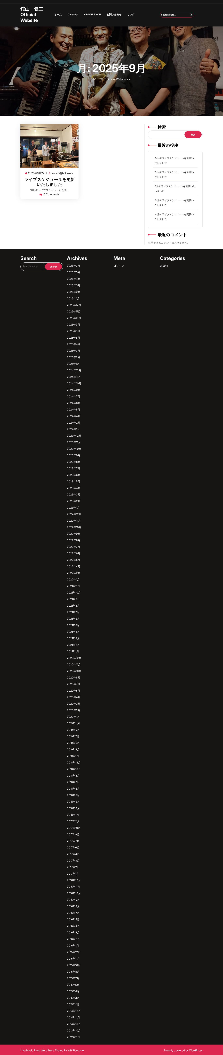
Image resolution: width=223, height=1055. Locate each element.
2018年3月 (73, 801)
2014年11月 (73, 1017)
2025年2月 (73, 357)
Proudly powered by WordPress (183, 1050)
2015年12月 (73, 952)
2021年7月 (73, 612)
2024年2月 (73, 422)
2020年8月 (73, 677)
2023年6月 (73, 475)
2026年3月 (73, 285)
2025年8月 (73, 331)
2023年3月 (73, 494)
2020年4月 (73, 697)
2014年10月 (74, 1024)
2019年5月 (73, 743)
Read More (48, 146)
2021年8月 (73, 605)
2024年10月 (74, 383)
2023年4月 (73, 488)
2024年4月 (73, 416)
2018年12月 (74, 762)
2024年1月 (73, 429)
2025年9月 (73, 324)
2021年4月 (73, 631)
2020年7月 (73, 684)
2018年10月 (74, 769)
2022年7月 (73, 546)
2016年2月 (73, 939)
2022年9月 (73, 533)
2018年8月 (73, 775)
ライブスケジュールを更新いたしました (49, 182)
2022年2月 (73, 573)
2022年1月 (73, 579)
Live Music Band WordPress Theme (42, 1050)
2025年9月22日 (38, 173)
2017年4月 (73, 854)
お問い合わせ (114, 14)
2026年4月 (73, 278)
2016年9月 (73, 899)
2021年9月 (73, 599)
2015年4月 (73, 991)
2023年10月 (74, 448)
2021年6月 (73, 618)
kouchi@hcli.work (63, 173)
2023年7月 (73, 468)
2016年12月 (74, 880)
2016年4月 (73, 926)
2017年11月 (73, 821)
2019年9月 (73, 729)
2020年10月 (74, 671)
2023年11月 (74, 442)
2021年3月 (73, 638)
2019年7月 (73, 736)
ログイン (118, 265)
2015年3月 (73, 997)
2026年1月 (73, 298)
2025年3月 (73, 350)
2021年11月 (73, 586)
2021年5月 (73, 625)
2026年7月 (73, 265)
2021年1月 (73, 651)
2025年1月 (73, 363)
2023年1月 (73, 507)
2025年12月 (74, 305)
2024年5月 (73, 409)
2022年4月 (73, 566)
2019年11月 (73, 723)
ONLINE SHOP (92, 14)
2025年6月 (73, 337)
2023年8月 (73, 461)
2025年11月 (73, 311)
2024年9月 (73, 390)
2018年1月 (73, 814)
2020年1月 (73, 716)
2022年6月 (73, 553)
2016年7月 (73, 912)
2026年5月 (73, 272)
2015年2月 (73, 1004)
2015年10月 (73, 965)
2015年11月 (73, 958)
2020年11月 (74, 664)
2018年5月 (73, 795)
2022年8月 (73, 540)
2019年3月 (73, 749)
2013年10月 (74, 1030)
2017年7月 (73, 841)
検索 (162, 127)
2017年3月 (73, 860)
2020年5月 (73, 690)
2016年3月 (73, 932)
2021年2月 (73, 644)
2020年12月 (74, 658)
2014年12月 (74, 1011)
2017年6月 (73, 847)
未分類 (164, 265)
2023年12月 (74, 435)
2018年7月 (73, 782)
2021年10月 (74, 592)
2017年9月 (73, 834)
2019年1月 (73, 756)
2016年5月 (73, 919)
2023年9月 (73, 455)
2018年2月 (73, 808)
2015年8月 (73, 971)
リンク (131, 14)
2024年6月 (73, 403)
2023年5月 (73, 481)
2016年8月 (73, 906)
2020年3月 (73, 703)
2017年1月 (73, 873)
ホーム (58, 14)
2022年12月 (74, 514)
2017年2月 (73, 867)
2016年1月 (73, 945)
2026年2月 (73, 291)
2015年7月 (73, 978)
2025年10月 (74, 318)
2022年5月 (73, 559)
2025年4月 (73, 344)
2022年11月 (74, 520)
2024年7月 (73, 396)
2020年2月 (73, 710)
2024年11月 (74, 376)
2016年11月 (73, 886)
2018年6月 (73, 788)
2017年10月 (73, 827)
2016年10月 (74, 893)
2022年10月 (74, 527)
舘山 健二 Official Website (31, 14)
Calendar (73, 14)
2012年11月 (73, 1037)
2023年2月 (73, 501)
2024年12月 (74, 370)
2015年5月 (73, 984)
